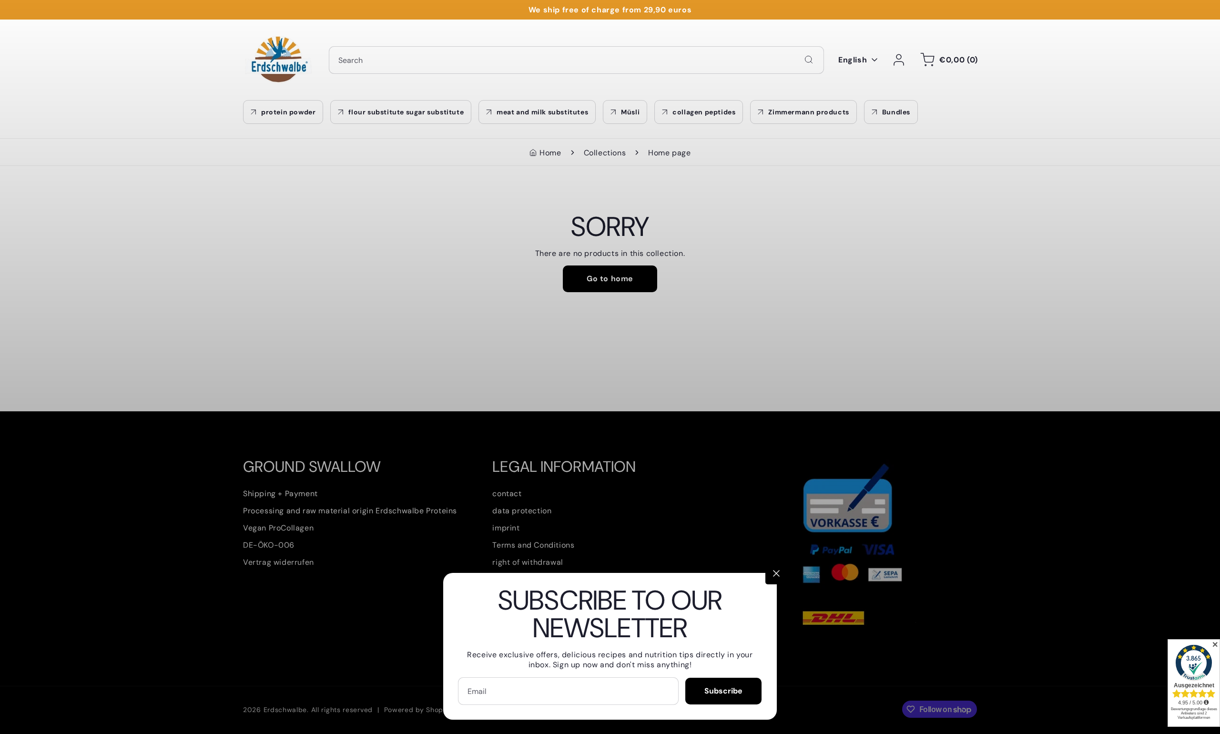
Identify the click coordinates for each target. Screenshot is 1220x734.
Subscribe (723, 691)
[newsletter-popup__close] (776, 573)
